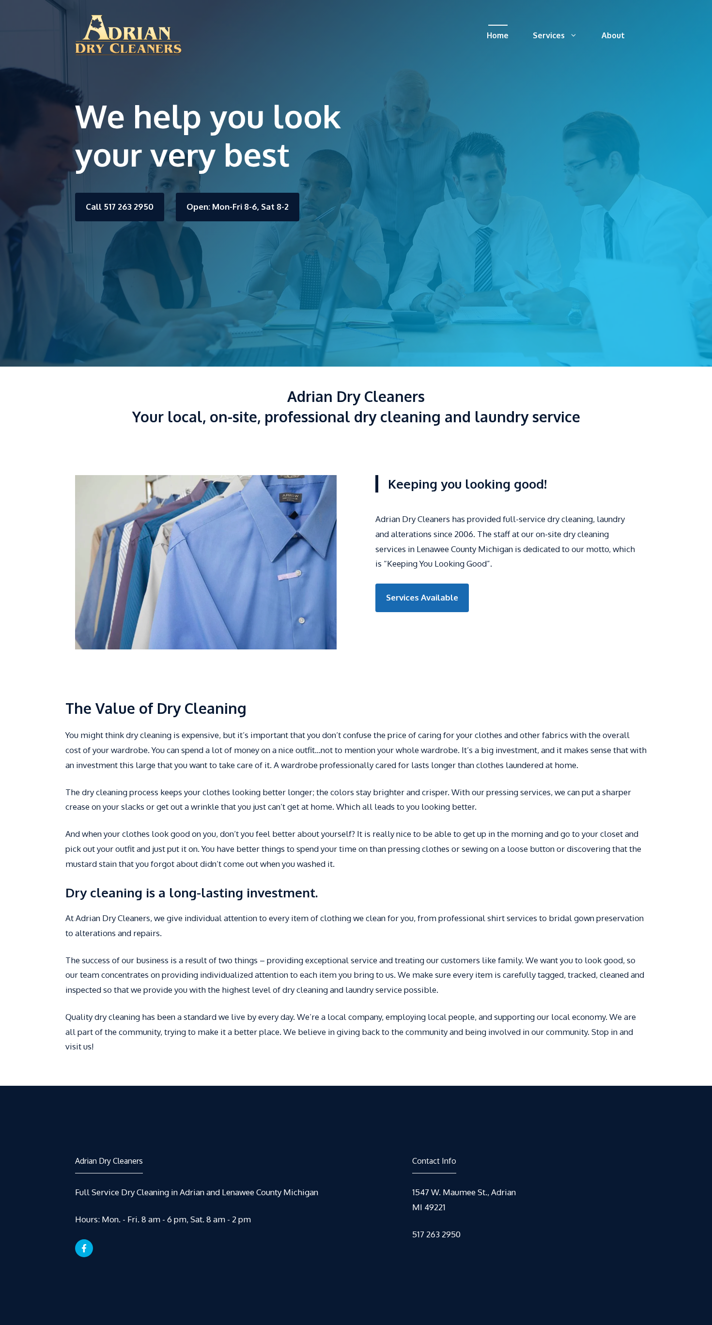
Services (549, 35)
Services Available (422, 597)
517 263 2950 (436, 1234)
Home (498, 35)
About (613, 35)
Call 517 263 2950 (120, 206)
